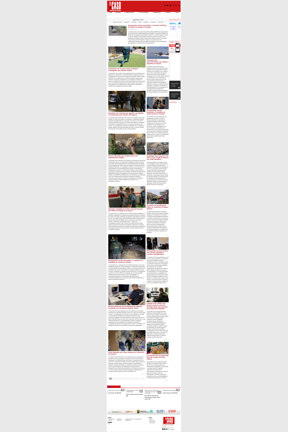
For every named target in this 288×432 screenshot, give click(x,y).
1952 (109, 424)
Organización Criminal (117, 22)
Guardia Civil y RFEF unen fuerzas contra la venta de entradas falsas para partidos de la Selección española (157, 306)
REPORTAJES (127, 420)
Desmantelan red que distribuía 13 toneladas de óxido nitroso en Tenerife (156, 112)
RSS (164, 5)
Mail (167, 5)
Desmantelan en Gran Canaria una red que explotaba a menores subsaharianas (157, 252)
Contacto (151, 419)
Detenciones (160, 22)
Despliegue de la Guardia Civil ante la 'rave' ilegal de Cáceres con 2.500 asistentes (158, 157)
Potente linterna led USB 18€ (170, 393)
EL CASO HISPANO (143, 12)
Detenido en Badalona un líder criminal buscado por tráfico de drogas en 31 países (125, 210)
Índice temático (152, 421)
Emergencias (153, 22)
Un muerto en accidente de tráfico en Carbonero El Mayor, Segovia (158, 207)
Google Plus (176, 5)
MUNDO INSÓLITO (129, 12)
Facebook (173, 5)
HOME (110, 12)
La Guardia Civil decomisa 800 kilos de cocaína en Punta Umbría (158, 357)
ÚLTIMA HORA (111, 419)
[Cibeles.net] (144, 411)
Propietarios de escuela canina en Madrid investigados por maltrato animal (123, 69)
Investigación (127, 22)
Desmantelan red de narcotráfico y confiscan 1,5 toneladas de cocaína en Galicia (125, 261)
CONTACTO (168, 12)
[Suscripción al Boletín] (175, 20)
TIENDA (177, 12)
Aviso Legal (164, 426)
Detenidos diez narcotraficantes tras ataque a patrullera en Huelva (157, 61)
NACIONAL (118, 12)
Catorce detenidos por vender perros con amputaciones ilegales (123, 156)
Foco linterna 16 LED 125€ (114, 393)
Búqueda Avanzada (178, 5)
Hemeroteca (151, 420)
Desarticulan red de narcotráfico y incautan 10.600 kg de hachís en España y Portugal (147, 26)
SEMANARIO (110, 422)
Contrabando (146, 22)
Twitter (170, 5)
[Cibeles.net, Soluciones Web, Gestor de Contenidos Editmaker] (172, 429)
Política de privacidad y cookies (167, 424)
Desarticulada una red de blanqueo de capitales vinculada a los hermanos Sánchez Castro (125, 307)
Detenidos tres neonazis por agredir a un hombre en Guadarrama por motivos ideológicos (125, 114)
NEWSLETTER (157, 12)
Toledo (140, 22)
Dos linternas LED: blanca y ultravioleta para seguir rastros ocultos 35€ (152, 397)
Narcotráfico (134, 22)
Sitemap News (152, 422)
